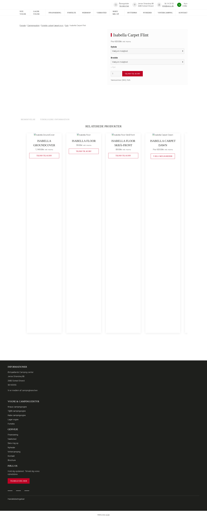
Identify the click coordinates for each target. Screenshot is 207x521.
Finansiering (55, 13)
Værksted (101, 13)
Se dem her (124, 6)
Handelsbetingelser (16, 499)
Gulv (66, 25)
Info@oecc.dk (168, 6)
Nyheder (147, 13)
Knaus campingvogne (17, 407)
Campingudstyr (33, 25)
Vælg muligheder (162, 156)
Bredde (114, 58)
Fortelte (71, 13)
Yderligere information (54, 119)
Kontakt (183, 13)
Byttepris (132, 13)
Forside (23, 25)
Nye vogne (23, 12)
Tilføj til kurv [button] (44, 156)
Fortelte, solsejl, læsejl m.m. (52, 25)
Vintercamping (165, 13)
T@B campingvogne (17, 411)
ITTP (108, 515)
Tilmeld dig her (18, 481)
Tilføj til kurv (132, 74)
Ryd (113, 67)
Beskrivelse (28, 119)
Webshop (86, 13)
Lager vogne (36, 12)
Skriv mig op (116, 12)
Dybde (114, 47)
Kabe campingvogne (17, 415)
